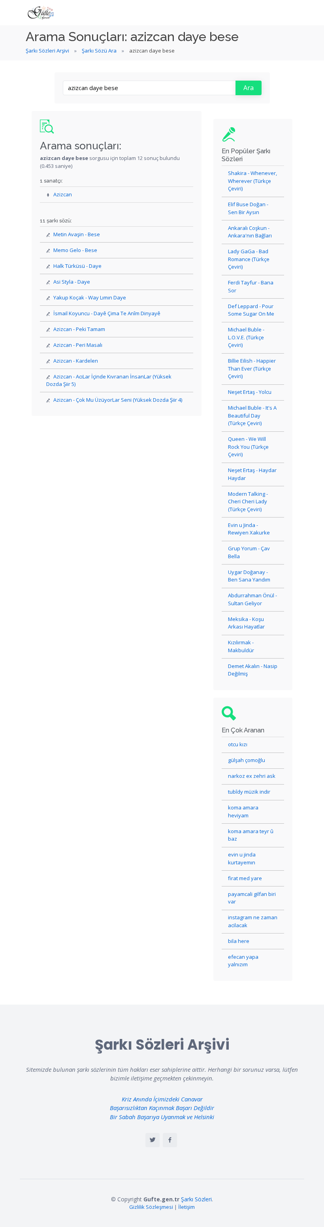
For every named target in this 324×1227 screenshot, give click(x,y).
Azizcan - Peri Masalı (77, 344)
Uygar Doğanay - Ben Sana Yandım (249, 575)
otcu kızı (237, 744)
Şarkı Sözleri (196, 1199)
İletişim (186, 1206)
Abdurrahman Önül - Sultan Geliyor (252, 599)
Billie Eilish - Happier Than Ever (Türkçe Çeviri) (252, 368)
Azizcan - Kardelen (75, 360)
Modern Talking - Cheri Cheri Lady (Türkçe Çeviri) (248, 501)
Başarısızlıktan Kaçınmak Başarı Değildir (162, 1108)
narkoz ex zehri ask (251, 775)
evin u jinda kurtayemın (242, 858)
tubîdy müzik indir (249, 791)
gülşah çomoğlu (246, 760)
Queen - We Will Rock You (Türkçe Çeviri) (248, 446)
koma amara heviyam (243, 811)
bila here (238, 941)
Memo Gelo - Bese (75, 250)
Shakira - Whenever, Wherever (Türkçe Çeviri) (252, 180)
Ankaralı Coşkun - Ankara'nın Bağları (250, 231)
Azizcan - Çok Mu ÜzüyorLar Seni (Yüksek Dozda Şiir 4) (117, 399)
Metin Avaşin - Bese (76, 234)
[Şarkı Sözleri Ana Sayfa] (41, 13)
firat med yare (245, 878)
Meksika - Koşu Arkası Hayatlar (246, 622)
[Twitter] (152, 1140)
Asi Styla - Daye (71, 281)
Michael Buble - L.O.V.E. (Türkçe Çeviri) (246, 337)
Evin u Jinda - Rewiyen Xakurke (249, 528)
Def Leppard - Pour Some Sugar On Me (251, 310)
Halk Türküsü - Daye (77, 265)
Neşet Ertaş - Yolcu (249, 391)
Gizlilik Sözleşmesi (151, 1206)
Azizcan (62, 194)
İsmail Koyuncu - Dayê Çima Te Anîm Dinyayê (106, 313)
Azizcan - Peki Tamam (79, 329)
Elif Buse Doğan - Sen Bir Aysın (248, 208)
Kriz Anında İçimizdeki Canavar (162, 1099)
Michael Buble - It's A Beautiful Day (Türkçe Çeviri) (252, 415)
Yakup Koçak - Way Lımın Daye (89, 297)
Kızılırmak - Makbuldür (241, 646)
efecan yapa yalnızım (243, 960)
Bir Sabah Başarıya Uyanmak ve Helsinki (162, 1117)
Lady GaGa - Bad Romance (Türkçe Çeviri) (248, 259)
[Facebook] (170, 1140)
